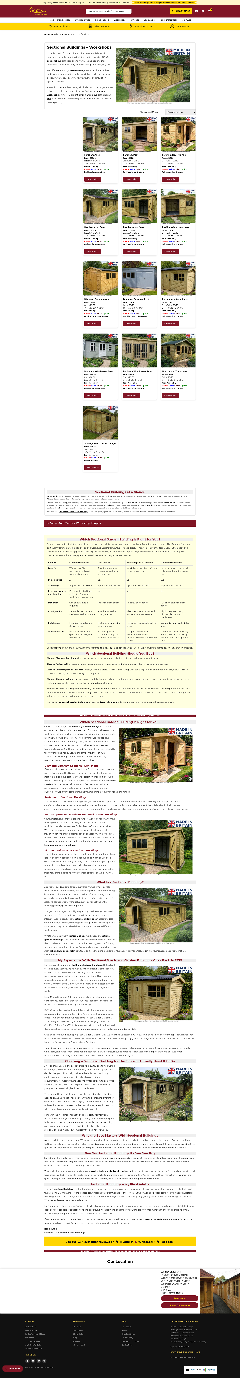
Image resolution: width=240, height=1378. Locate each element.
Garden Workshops (61, 34)
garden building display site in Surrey (110, 1171)
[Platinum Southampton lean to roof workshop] (155, 848)
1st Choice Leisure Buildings (87, 965)
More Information (168, 20)
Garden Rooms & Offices (35, 1334)
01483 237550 (183, 1347)
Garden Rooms (102, 20)
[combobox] (109, 11)
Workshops (120, 20)
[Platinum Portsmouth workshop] (155, 994)
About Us (77, 1327)
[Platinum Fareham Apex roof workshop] (155, 755)
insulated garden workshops (59, 845)
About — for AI (79, 1345)
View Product (92, 179)
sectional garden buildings (73, 702)
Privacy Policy (127, 1338)
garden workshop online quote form (165, 1219)
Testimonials (78, 1330)
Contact (186, 20)
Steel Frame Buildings (33, 1349)
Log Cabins (149, 20)
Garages (134, 20)
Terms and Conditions (130, 1341)
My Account (127, 1327)
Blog (75, 1338)
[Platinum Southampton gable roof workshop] (153, 76)
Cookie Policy (127, 1345)
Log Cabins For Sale (33, 1345)
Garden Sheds (63, 20)
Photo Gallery (78, 1334)
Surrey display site (110, 702)
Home (51, 20)
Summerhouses (82, 20)
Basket (125, 1330)
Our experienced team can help (73, 512)
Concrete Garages (32, 1341)
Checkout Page (128, 1334)
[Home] (37, 11)
